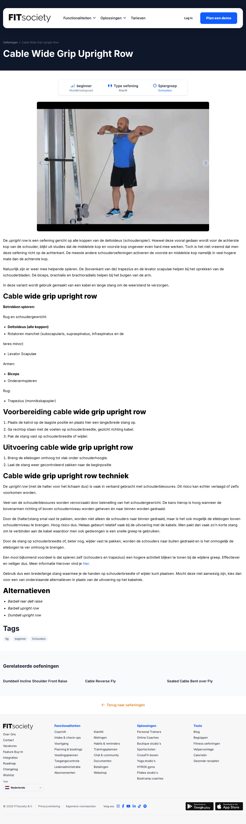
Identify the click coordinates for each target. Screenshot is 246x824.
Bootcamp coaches (150, 778)
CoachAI (60, 732)
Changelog (10, 769)
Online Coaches (148, 737)
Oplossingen (111, 18)
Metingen (100, 737)
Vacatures (10, 746)
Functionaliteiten (77, 18)
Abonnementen (64, 772)
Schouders (165, 90)
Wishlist (8, 775)
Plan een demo (218, 18)
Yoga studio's (146, 761)
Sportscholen (146, 749)
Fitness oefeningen (207, 743)
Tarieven (138, 18)
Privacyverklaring (49, 806)
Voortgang (61, 743)
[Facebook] (123, 806)
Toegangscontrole (66, 761)
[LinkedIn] (134, 806)
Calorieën (200, 755)
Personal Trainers (149, 732)
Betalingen (101, 767)
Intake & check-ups (67, 737)
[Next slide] (205, 163)
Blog (197, 732)
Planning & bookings (68, 749)
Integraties (10, 757)
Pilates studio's (147, 772)
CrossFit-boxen (147, 755)
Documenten (102, 761)
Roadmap (9, 763)
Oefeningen (10, 42)
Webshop (100, 772)
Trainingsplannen (105, 749)
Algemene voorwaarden (81, 806)
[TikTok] (139, 806)
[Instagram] (118, 806)
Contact (8, 740)
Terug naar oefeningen (126, 705)
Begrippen (201, 737)
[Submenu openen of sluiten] (94, 18)
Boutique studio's (149, 743)
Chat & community (106, 755)
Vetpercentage (204, 749)
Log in (188, 18)
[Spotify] (145, 806)
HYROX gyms (146, 767)
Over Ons (9, 734)
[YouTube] (128, 806)
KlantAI (98, 732)
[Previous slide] (40, 163)
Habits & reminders (107, 743)
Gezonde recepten (206, 761)
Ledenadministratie (67, 767)
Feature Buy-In (13, 752)
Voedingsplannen (66, 755)
